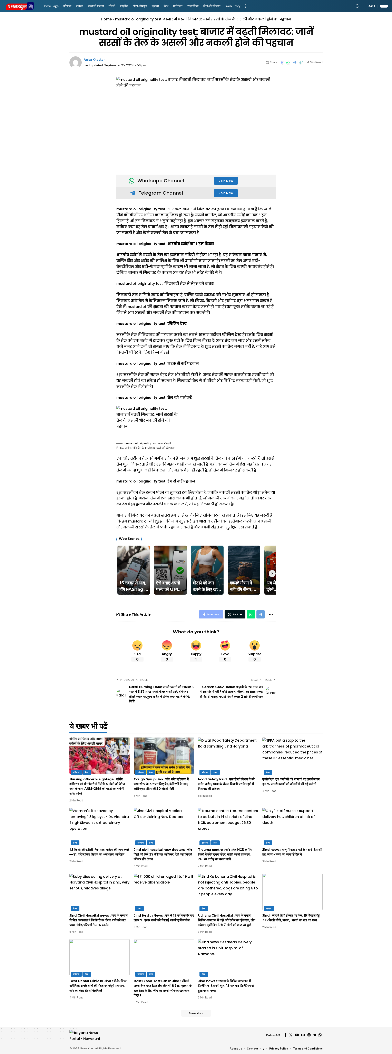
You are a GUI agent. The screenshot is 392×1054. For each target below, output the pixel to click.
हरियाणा (76, 772)
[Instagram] (309, 1035)
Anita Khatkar (94, 60)
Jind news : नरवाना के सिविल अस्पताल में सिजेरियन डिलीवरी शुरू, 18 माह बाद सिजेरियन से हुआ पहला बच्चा (226, 985)
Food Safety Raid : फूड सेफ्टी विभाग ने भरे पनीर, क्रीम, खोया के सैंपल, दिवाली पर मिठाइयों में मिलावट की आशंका (226, 784)
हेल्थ (87, 772)
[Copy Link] (301, 62)
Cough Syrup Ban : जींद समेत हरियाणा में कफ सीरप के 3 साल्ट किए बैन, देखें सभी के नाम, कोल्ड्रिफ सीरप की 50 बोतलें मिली (161, 784)
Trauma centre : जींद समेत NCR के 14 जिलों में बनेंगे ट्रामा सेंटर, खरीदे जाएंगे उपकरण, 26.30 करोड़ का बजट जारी (225, 854)
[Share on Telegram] (294, 62)
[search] (363, 6)
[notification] (357, 6)
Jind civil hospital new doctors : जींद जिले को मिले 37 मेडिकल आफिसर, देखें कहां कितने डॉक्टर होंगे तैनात (163, 854)
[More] (271, 614)
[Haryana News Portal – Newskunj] (87, 1035)
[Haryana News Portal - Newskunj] (20, 6)
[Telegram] (314, 1035)
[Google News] (303, 1035)
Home (106, 19)
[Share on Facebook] (282, 62)
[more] (246, 6)
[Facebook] (285, 1035)
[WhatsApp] (320, 1035)
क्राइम (269, 908)
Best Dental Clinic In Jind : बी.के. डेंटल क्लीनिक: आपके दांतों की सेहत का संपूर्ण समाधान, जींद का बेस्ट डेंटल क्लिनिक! (98, 985)
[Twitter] (290, 1035)
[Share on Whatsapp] (288, 62)
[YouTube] (297, 1035)
